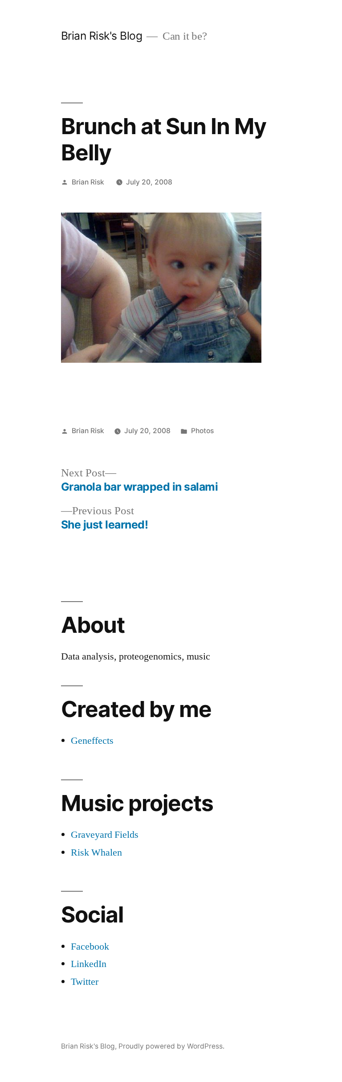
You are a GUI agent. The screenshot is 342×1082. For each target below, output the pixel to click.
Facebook (90, 946)
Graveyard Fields (104, 834)
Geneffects (92, 740)
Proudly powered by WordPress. (171, 1046)
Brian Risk (88, 182)
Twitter (84, 981)
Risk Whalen (96, 852)
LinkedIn (88, 964)
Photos (202, 430)
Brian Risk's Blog (101, 35)
